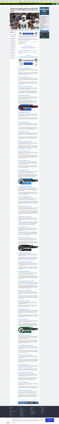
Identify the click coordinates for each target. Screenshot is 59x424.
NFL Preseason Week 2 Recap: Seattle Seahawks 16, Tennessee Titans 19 (13, 36)
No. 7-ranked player (21, 36)
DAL (30, 56)
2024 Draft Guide (34, 47)
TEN (35, 57)
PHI (30, 57)
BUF (22, 56)
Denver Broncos (21, 160)
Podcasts (43, 412)
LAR (21, 57)
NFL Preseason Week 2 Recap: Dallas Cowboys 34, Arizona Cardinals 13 (13, 43)
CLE (27, 56)
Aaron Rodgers (22, 39)
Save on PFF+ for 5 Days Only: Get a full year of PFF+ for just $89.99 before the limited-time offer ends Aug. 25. (29, 2)
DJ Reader (27, 131)
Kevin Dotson (27, 112)
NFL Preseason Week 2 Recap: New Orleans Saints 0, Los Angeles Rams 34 (13, 48)
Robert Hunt (27, 364)
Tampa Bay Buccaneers (22, 372)
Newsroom (11, 409)
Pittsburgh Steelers (21, 345)
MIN (24, 57)
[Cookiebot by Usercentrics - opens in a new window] (8, 422)
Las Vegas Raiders (21, 237)
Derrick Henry (35, 100)
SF (32, 57)
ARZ (18, 56)
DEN (29, 56)
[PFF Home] (0, 4)
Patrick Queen (28, 68)
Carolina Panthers (21, 112)
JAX (36, 56)
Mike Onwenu (29, 216)
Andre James (28, 237)
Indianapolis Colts (21, 206)
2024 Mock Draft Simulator (24, 47)
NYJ (29, 57)
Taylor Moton (24, 114)
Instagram (43, 409)
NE (25, 57)
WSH (37, 57)
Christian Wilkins (27, 122)
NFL (12, 5)
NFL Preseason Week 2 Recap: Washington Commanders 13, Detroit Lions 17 (13, 53)
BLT (21, 56)
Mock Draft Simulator (22, 416)
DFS (10, 414)
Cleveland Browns (21, 141)
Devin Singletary (26, 95)
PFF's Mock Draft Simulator (29, 41)
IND (35, 56)
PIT (31, 57)
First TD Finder (21, 409)
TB (34, 57)
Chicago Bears (20, 122)
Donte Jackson (27, 160)
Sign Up (44, 37)
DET (31, 56)
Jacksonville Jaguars (22, 216)
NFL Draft (21, 5)
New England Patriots (22, 290)
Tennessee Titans (21, 382)
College (18, 5)
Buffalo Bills (20, 95)
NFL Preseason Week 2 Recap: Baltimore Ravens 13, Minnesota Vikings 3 (13, 58)
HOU (34, 56)
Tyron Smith (26, 319)
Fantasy (15, 5)
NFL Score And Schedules (22, 410)
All (10, 5)
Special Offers (31, 409)
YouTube (43, 410)
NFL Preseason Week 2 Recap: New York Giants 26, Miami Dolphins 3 (13, 50)
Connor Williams (27, 271)
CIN (25, 56)
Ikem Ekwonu (20, 114)
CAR (24, 56)
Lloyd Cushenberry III (29, 345)
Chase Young (29, 86)
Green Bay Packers (21, 186)
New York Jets (20, 319)
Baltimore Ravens (21, 86)
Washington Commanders (22, 390)
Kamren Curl (30, 390)
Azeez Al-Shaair (28, 141)
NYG (27, 57)
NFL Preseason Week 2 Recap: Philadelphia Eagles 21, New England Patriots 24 (13, 39)
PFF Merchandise (32, 410)
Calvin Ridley (29, 290)
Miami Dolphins (20, 271)
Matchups (21, 413)
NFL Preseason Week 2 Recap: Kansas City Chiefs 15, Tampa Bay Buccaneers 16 (13, 41)
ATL (20, 56)
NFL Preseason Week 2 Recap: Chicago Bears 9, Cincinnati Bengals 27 (13, 46)
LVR (19, 57)
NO (26, 57)
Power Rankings (21, 412)
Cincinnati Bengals (21, 131)
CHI (26, 56)
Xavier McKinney (29, 186)
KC (37, 56)
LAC (20, 57)
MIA (23, 57)
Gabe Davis (28, 382)
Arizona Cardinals (21, 68)
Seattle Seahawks (21, 364)
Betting (27, 5)
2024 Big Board (29, 47)
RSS (42, 413)
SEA (33, 57)
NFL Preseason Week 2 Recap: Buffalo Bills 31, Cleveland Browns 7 (13, 55)
